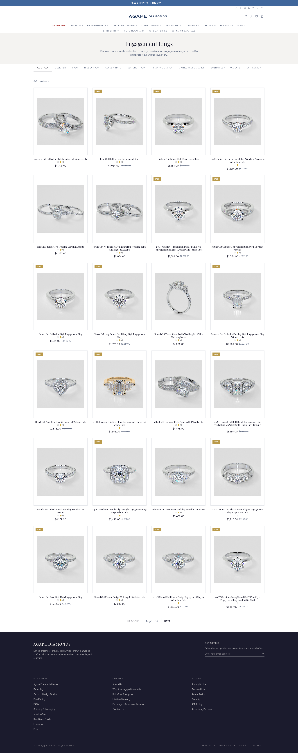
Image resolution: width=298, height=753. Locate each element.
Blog (36, 729)
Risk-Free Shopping (123, 694)
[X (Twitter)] (249, 8)
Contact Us (118, 709)
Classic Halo (113, 68)
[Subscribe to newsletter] (263, 653)
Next (167, 621)
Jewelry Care (40, 714)
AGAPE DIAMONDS (52, 644)
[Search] (246, 16)
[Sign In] (251, 16)
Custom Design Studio (45, 694)
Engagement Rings (96, 26)
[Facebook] (240, 8)
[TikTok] (258, 8)
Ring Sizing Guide (42, 719)
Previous (133, 621)
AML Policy (197, 704)
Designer (60, 68)
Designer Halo (136, 68)
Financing (38, 689)
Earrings (192, 26)
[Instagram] (236, 8)
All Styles (43, 68)
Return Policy (198, 694)
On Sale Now (59, 26)
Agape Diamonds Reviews (47, 684)
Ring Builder (76, 26)
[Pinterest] (253, 8)
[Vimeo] (262, 8)
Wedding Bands (173, 26)
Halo (75, 68)
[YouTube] (245, 8)
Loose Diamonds (150, 26)
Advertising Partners (202, 709)
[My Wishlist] (256, 16)
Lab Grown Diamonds (124, 26)
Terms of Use (198, 689)
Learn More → (158, 3)
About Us (117, 684)
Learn (240, 26)
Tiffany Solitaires (162, 68)
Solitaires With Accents (225, 68)
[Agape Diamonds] (148, 16)
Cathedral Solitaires (192, 68)
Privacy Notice (199, 684)
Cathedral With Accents (261, 68)
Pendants (209, 26)
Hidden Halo (91, 68)
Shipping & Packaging (45, 709)
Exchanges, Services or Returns (128, 704)
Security (196, 699)
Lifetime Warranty (122, 699)
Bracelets (225, 26)
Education (39, 724)
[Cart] (261, 16)
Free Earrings (40, 699)
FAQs (36, 704)
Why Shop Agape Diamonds (127, 689)
